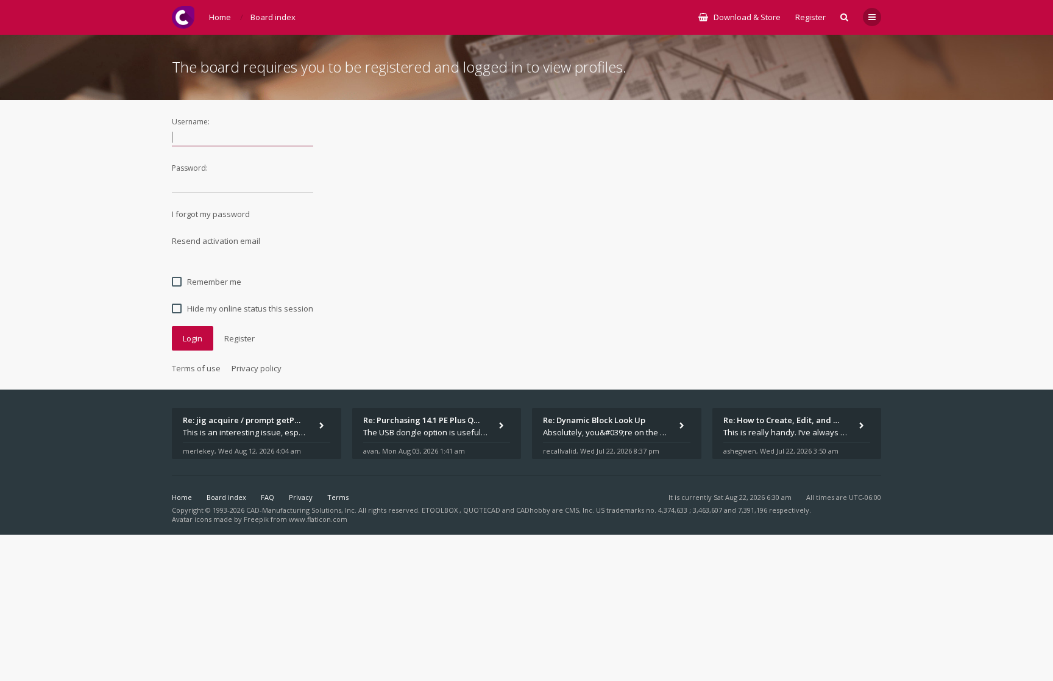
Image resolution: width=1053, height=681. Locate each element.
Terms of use (196, 368)
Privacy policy (257, 368)
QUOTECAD (482, 510)
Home (182, 497)
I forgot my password (211, 214)
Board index (226, 497)
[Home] (183, 17)
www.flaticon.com (318, 519)
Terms (338, 497)
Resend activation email (216, 240)
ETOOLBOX (440, 510)
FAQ (267, 497)
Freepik (256, 519)
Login (192, 338)
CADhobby (533, 510)
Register (810, 17)
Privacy (301, 497)
